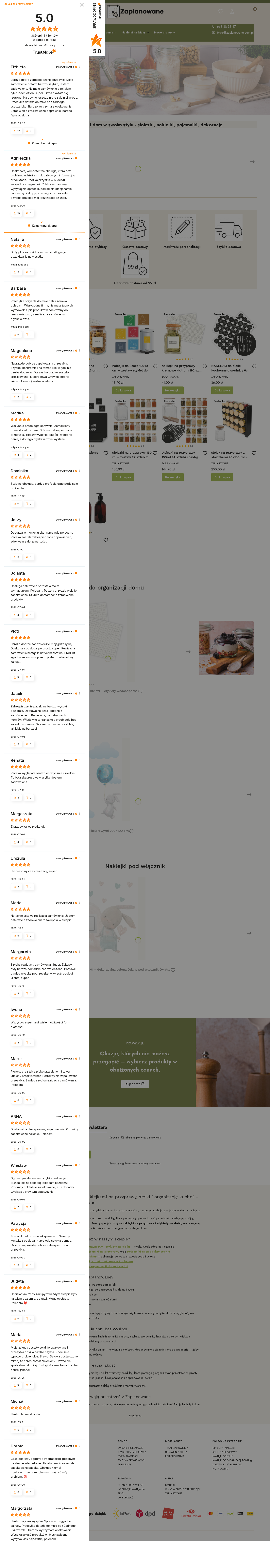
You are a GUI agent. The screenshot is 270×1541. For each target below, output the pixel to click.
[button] (5, 4)
